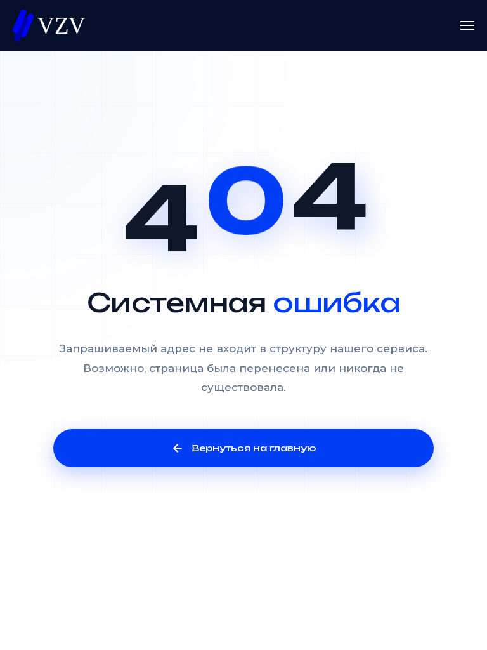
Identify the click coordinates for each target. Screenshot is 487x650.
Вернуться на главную (254, 447)
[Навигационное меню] (467, 25)
